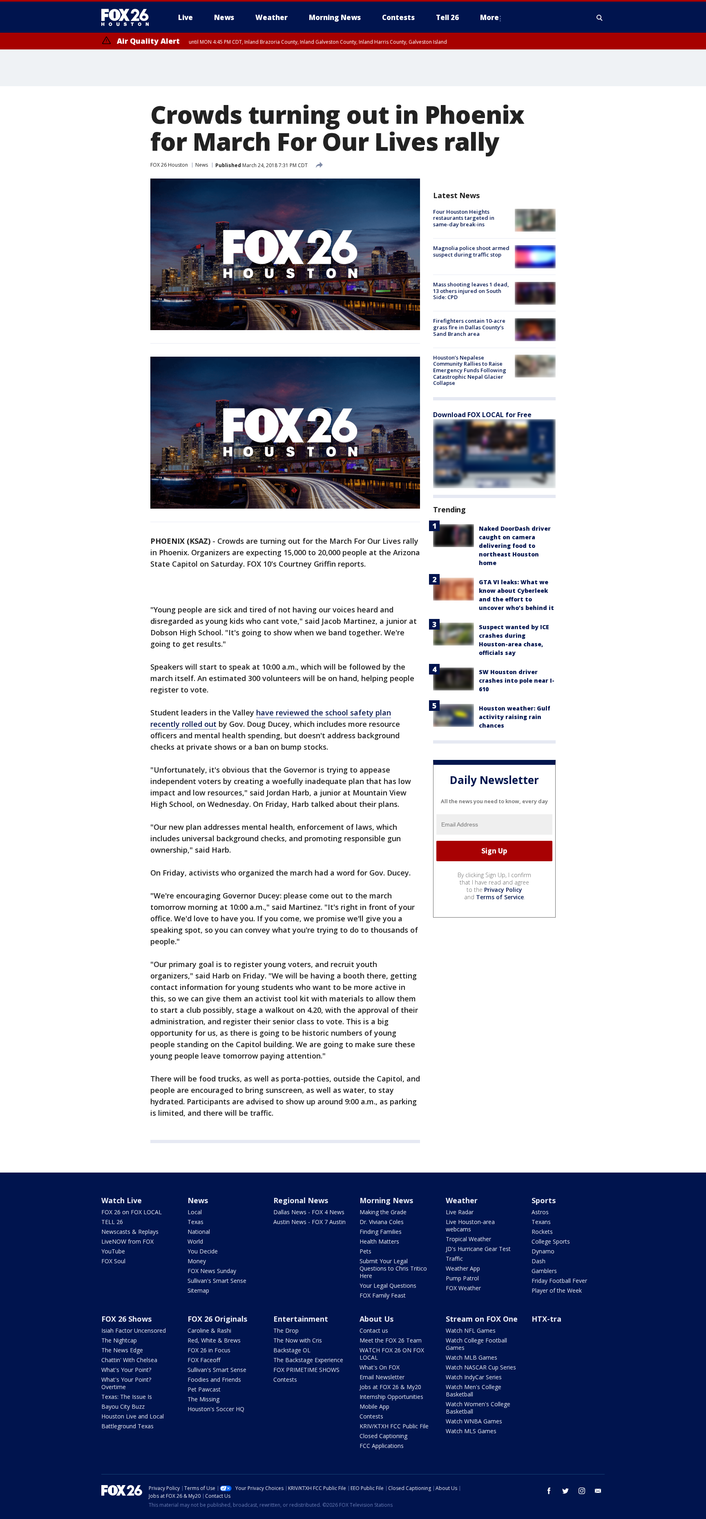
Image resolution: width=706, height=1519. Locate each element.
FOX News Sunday (212, 1271)
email (598, 1490)
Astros (540, 1212)
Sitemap (198, 1290)
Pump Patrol (462, 1278)
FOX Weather (463, 1288)
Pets (365, 1251)
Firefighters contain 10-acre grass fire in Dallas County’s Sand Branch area (469, 327)
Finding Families (381, 1231)
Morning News (386, 1200)
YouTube (113, 1251)
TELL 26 (112, 1222)
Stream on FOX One (482, 1319)
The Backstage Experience (308, 1360)
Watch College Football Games (476, 1343)
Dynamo (543, 1251)
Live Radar (460, 1212)
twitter (565, 1490)
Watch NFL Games (471, 1330)
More (489, 17)
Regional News (300, 1200)
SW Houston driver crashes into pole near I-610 (516, 680)
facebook (549, 1490)
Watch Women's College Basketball (478, 1407)
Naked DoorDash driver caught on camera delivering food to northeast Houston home (515, 546)
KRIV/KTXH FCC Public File (394, 1426)
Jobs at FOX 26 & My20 (390, 1387)
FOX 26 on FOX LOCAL (131, 1212)
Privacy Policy (503, 890)
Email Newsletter (382, 1377)
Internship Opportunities (391, 1397)
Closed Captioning (383, 1436)
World (195, 1241)
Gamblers (544, 1271)
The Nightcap (119, 1340)
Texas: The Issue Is (126, 1397)
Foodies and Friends (214, 1379)
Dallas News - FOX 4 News (308, 1212)
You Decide (203, 1251)
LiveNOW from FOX (127, 1241)
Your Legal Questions (388, 1285)
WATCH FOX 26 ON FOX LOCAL (392, 1353)
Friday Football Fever (559, 1280)
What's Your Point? (126, 1370)
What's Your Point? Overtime (126, 1383)
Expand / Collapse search (600, 17)
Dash (538, 1261)
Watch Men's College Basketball (473, 1390)
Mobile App (374, 1406)
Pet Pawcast (204, 1389)
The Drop (286, 1330)
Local (195, 1212)
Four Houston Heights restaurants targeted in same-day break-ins (463, 218)
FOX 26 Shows (126, 1319)
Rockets (542, 1231)
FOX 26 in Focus (209, 1350)
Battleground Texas (127, 1426)
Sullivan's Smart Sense (217, 1280)
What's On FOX (380, 1367)
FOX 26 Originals (217, 1319)
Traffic (454, 1258)
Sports (544, 1200)
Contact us (374, 1330)
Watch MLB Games (471, 1357)
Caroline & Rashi (209, 1330)
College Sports (551, 1241)
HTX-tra (546, 1319)
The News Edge (122, 1350)
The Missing (203, 1399)
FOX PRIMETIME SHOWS (306, 1370)
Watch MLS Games (471, 1431)
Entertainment (300, 1319)
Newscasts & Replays (130, 1231)
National (199, 1231)
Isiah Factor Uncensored (133, 1330)
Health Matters (379, 1241)
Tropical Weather (468, 1239)
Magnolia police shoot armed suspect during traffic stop (471, 251)
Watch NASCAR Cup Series (481, 1367)
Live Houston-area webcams (470, 1225)
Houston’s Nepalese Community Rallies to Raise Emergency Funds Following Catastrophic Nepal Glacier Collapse (469, 370)
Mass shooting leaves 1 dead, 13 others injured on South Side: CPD (471, 291)
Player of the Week (557, 1290)
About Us (376, 1319)
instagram (581, 1490)
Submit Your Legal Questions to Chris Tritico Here (393, 1268)
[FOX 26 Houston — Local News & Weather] (128, 17)
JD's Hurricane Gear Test (478, 1249)
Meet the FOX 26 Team (391, 1340)
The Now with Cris (297, 1340)
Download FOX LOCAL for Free (482, 414)
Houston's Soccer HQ (216, 1409)
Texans (541, 1222)
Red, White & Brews (214, 1340)
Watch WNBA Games (474, 1421)
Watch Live (121, 1200)
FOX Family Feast (383, 1295)
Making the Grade (383, 1212)
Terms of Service (500, 897)
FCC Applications (382, 1446)
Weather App (463, 1268)
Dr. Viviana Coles (382, 1222)
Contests (285, 1379)
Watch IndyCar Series (474, 1377)
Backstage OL (292, 1350)
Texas (195, 1222)
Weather (462, 1200)
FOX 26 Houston (169, 164)
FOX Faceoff (204, 1360)
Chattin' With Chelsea (129, 1360)
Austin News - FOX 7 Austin (309, 1222)
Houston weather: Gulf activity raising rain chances (514, 716)
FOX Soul (113, 1261)
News (201, 164)
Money (197, 1261)
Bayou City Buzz (123, 1406)
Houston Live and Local (132, 1416)
